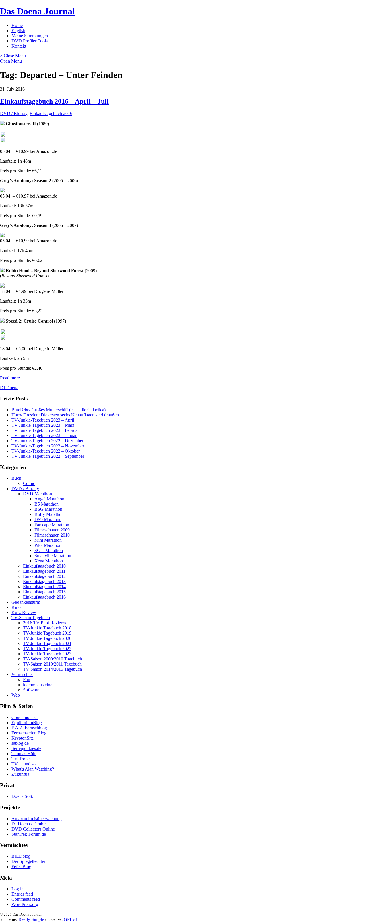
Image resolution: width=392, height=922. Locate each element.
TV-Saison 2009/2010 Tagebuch (52, 658)
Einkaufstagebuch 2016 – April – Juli (54, 101)
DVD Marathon (37, 493)
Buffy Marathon (49, 514)
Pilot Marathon (47, 545)
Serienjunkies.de (26, 748)
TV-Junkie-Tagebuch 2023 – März (42, 425)
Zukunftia (20, 774)
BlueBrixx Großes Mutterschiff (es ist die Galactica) (58, 409)
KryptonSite (22, 738)
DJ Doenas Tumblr (28, 823)
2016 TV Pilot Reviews (44, 622)
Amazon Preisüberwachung (36, 818)
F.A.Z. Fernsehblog (29, 727)
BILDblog (20, 856)
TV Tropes (21, 758)
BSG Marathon (48, 509)
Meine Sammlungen (29, 35)
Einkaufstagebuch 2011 (44, 571)
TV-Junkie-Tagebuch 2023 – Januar (44, 435)
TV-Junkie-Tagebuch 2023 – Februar (45, 430)
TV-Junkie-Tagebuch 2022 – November (47, 445)
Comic (29, 483)
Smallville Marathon (52, 555)
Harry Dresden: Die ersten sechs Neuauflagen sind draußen (65, 414)
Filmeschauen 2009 (52, 529)
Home (17, 25)
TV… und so (23, 763)
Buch (16, 478)
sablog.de (20, 743)
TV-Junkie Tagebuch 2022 (47, 648)
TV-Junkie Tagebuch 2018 (47, 627)
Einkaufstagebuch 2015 (44, 591)
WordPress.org (24, 904)
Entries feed (22, 894)
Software (31, 689)
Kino (16, 607)
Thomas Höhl (23, 753)
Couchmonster (24, 717)
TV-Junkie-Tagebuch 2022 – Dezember (47, 440)
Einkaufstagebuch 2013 (44, 581)
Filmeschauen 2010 (52, 535)
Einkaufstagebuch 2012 (44, 576)
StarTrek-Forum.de (28, 834)
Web (15, 695)
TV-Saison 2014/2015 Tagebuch (52, 669)
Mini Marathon (48, 540)
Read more (10, 377)
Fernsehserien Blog (28, 732)
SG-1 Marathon (48, 550)
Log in (17, 888)
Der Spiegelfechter (28, 861)
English (18, 30)
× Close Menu (13, 55)
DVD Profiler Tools (29, 40)
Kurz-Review (23, 612)
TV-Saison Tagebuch (30, 617)
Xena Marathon (48, 560)
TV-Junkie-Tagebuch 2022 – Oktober (45, 451)
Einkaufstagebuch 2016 (51, 113)
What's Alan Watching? (32, 769)
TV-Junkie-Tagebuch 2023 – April (42, 420)
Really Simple (31, 919)
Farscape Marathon (51, 524)
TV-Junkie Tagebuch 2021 (47, 643)
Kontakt (18, 46)
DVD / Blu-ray (13, 113)
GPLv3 (70, 919)
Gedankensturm (25, 602)
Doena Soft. (22, 796)
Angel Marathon (49, 498)
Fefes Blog (21, 866)
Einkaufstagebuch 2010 (44, 566)
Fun (26, 679)
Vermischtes (22, 674)
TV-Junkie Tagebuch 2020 (47, 638)
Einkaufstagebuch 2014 (44, 586)
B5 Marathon (46, 504)
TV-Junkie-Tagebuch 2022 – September (47, 456)
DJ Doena (9, 387)
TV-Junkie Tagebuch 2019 (47, 633)
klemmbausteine (37, 684)
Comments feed (25, 899)
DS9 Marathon (47, 519)
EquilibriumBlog (26, 722)
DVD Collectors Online (33, 829)
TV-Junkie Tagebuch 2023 (47, 653)
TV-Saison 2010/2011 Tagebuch (52, 664)
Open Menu (11, 61)
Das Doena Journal (37, 11)
